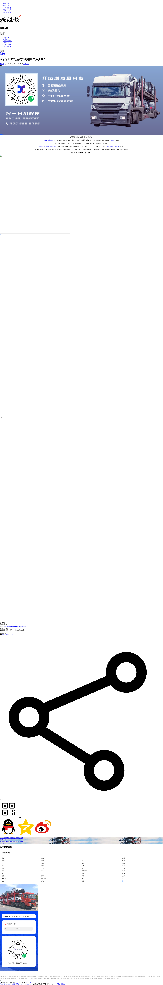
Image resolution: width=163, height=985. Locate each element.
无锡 (83, 873)
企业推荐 (2, 54)
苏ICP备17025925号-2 (6, 984)
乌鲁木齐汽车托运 (32, 976)
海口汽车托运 (53, 976)
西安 (3, 863)
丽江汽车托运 (118, 976)
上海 (42, 858)
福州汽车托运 (97, 978)
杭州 (123, 863)
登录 (2, 51)
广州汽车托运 (7, 11)
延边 (3, 868)
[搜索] (81, 49)
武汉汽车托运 (144, 976)
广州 (83, 858)
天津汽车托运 (76, 978)
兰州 (3, 873)
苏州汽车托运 (92, 976)
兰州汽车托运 (99, 976)
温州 (3, 881)
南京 (42, 860)
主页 (3, 53)
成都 (42, 863)
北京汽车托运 (7, 7)
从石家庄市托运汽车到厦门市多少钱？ (11, 841)
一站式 (46, 146)
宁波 (83, 865)
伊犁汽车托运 (40, 976)
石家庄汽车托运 (83, 978)
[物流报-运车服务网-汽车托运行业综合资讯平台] (10, 23)
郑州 (123, 868)
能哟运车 (6, 5)
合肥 (83, 876)
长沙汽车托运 (43, 978)
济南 (123, 865)
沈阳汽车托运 (10, 978)
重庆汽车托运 (138, 976)
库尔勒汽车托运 (24, 976)
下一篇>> (3, 843)
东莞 (123, 878)
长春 (42, 868)
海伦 (2, 64)
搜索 (2, 34)
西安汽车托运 (125, 976)
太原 (123, 876)
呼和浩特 (43, 878)
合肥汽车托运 (50, 978)
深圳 (123, 858)
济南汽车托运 (37, 978)
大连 (42, 865)
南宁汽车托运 (157, 976)
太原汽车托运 (63, 978)
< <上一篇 (3, 839)
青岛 (3, 865)
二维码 (19, 817)
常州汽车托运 (151, 976)
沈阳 (123, 860)
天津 (3, 860)
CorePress (28, 982)
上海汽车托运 (7, 9)
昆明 (123, 871)
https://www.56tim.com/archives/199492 (15, 626)
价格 (72, 149)
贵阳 (3, 876)
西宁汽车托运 (103, 978)
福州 (42, 871)
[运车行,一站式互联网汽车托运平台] (81, 134)
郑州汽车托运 (30, 978)
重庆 (83, 863)
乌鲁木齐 (84, 871)
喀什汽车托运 (10, 976)
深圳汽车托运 (7, 12)
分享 (1, 800)
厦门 (83, 868)
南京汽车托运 (24, 978)
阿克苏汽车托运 (16, 976)
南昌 (123, 873)
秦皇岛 (83, 881)
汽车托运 (6, 3)
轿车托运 (10, 634)
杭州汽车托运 (86, 976)
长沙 (3, 871)
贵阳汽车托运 (69, 978)
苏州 (42, 873)
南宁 (42, 876)
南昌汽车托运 (56, 978)
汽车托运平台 (52, 146)
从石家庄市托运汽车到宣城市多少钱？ (11, 838)
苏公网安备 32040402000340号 (22, 984)
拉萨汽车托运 (112, 976)
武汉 (83, 860)
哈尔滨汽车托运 (16, 978)
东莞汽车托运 (116, 978)
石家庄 (4, 878)
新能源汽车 (110, 146)
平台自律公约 (61, 984)
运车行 (45, 140)
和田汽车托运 (3, 976)
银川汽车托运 (110, 978)
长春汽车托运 (3, 978)
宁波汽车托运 (90, 978)
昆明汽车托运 (105, 976)
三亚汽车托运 (46, 976)
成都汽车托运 (131, 976)
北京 (3, 858)
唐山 (42, 881)
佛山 (83, 878)
